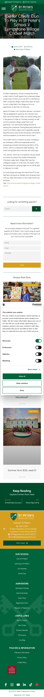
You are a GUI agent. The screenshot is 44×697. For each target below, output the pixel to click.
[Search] (36, 209)
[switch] (38, 347)
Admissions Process (22, 588)
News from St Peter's (23, 49)
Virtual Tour (22, 574)
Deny (22, 390)
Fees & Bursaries (22, 593)
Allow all (22, 376)
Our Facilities (22, 569)
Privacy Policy (22, 657)
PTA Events (22, 635)
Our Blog (22, 640)
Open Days (22, 598)
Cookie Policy (22, 662)
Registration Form (22, 603)
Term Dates (22, 625)
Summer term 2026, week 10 (22, 470)
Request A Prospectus (14, 2)
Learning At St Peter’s (22, 564)
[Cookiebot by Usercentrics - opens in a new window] (32, 304)
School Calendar (30, 2)
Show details (32, 369)
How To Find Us (22, 620)
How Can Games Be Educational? (22, 396)
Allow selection (22, 383)
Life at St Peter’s (22, 559)
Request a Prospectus (22, 608)
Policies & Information (22, 653)
